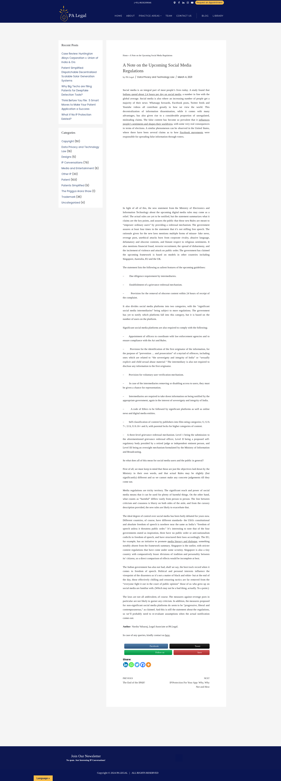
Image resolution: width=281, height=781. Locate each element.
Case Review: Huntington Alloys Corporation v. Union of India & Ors (79, 58)
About (130, 16)
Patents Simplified (72, 185)
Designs (66, 157)
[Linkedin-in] (195, 758)
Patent (65, 179)
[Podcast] (175, 3)
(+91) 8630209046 (142, 2)
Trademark (68, 197)
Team (169, 16)
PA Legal (130, 77)
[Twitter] (137, 664)
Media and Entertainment (77, 168)
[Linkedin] (183, 3)
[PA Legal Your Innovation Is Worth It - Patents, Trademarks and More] (73, 13)
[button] (160, 15)
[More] (148, 664)
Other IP (66, 174)
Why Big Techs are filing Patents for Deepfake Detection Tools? (76, 91)
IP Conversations (72, 162)
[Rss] (179, 758)
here (167, 635)
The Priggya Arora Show (76, 191)
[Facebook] (179, 3)
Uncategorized (70, 202)
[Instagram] (188, 3)
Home (118, 16)
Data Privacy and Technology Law (155, 77)
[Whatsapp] (131, 664)
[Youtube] (192, 3)
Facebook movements (191, 132)
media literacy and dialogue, (183, 541)
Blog (205, 16)
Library (218, 16)
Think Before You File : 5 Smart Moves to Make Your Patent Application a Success (80, 105)
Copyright (67, 141)
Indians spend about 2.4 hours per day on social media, (152, 94)
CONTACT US (184, 16)
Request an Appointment (209, 2)
